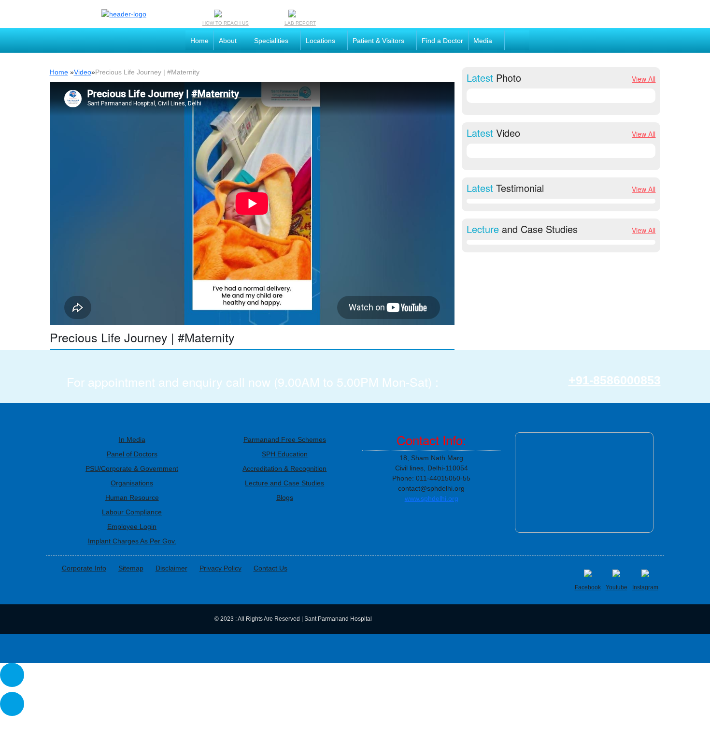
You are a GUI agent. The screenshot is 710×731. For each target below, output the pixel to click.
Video (82, 72)
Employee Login (131, 526)
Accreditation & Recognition (284, 468)
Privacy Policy (220, 568)
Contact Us (270, 568)
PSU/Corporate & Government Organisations (131, 476)
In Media (132, 439)
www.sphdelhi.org (431, 498)
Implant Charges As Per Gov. (132, 541)
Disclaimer (171, 568)
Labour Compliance (132, 512)
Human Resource (132, 497)
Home (59, 72)
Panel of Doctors (132, 454)
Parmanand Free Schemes (284, 439)
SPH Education (285, 454)
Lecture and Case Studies (284, 483)
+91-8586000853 (614, 380)
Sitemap (130, 568)
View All (643, 79)
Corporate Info (84, 568)
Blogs (284, 497)
